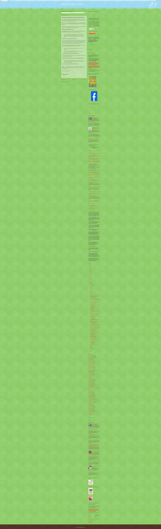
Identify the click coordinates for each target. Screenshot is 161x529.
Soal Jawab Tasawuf (66, 71)
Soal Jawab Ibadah (90, 394)
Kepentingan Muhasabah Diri (93, 324)
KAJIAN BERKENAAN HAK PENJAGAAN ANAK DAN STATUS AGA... (94, 320)
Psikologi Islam (90, 386)
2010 (90, 282)
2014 (90, 277)
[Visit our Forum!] (92, 33)
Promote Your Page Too (94, 101)
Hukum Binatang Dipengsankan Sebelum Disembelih (94, 326)
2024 (90, 265)
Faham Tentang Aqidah (91, 362)
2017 (90, 273)
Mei (90, 293)
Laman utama (74, 79)
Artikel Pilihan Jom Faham (91, 357)
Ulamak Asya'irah (90, 412)
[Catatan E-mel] (72, 70)
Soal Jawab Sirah (90, 403)
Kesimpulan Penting (91, 203)
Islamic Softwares (90, 372)
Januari (91, 349)
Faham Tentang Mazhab (91, 366)
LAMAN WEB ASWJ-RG (90, 522)
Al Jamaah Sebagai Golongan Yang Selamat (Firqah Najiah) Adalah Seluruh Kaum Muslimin (93, 156)
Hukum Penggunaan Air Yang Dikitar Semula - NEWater (94, 332)
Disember (91, 284)
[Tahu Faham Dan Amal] (94, 100)
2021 (90, 268)
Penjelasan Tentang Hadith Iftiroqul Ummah (94, 191)
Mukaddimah (90, 150)
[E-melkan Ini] (73, 70)
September (91, 288)
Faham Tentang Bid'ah (91, 363)
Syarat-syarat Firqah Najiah (92, 163)
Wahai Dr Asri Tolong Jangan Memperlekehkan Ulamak (93, 461)
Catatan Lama (84, 79)
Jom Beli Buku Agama (91, 374)
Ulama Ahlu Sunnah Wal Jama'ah (92, 411)
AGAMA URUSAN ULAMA (93, 298)
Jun (90, 292)
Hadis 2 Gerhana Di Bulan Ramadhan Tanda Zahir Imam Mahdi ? (93, 435)
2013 (90, 278)
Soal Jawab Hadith (90, 393)
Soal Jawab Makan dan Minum (92, 396)
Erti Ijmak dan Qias (90, 472)
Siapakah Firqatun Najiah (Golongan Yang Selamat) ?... (94, 307)
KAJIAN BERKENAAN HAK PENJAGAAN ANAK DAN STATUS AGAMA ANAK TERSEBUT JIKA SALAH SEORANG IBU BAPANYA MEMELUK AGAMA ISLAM (93, 445)
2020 (90, 269)
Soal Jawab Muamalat (91, 397)
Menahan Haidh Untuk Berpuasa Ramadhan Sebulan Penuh (93, 296)
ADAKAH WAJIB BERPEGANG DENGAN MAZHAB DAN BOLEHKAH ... (94, 322)
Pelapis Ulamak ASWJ (91, 382)
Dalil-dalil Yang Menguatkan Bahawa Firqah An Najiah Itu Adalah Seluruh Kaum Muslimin (93, 161)
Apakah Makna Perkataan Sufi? (93, 302)
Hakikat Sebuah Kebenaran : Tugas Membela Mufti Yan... (94, 339)
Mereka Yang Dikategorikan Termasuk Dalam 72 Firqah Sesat (93, 206)
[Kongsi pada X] (75, 70)
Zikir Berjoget (91, 312)
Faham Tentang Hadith (91, 365)
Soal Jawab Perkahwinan (91, 400)
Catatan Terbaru (63, 79)
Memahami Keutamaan (91, 380)
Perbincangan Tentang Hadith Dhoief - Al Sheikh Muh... (95, 305)
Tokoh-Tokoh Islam (90, 409)
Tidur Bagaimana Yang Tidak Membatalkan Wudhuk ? (95, 117)
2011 (90, 281)
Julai (90, 291)
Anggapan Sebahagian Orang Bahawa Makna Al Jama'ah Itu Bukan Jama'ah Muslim (93, 159)
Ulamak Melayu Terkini (91, 413)
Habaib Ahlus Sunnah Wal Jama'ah (92, 370)
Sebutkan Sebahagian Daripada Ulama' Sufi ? (94, 299)
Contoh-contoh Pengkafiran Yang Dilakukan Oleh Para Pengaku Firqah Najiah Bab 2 (93, 172)
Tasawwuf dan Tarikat (91, 408)
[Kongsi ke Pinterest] (77, 70)
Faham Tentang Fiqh (90, 364)
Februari (91, 348)
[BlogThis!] (74, 70)
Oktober (91, 287)
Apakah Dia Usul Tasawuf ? (93, 301)
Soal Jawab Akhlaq (90, 389)
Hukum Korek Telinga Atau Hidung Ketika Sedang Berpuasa (93, 139)
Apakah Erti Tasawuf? (92, 303)
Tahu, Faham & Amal (72, 4)
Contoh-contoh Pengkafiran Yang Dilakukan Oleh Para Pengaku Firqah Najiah (93, 170)
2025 (90, 264)
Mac (90, 347)
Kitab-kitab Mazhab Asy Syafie (92, 379)
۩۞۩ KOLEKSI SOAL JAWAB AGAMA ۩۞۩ (93, 31)
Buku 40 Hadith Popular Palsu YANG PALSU (95, 451)
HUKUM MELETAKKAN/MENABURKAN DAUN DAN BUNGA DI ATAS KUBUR (93, 456)
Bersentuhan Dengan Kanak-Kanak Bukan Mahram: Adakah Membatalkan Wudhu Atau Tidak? (95, 128)
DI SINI (95, 512)
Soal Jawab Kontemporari (91, 395)
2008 (90, 351)
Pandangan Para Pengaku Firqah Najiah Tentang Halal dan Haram (93, 187)
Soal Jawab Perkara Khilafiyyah (92, 401)
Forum (89, 517)
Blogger (84, 527)
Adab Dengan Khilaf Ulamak (91, 356)
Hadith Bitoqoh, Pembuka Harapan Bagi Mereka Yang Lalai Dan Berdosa (93, 196)
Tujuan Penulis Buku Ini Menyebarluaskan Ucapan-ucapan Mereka (93, 208)
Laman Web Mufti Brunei (92, 246)
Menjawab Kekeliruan (91, 381)
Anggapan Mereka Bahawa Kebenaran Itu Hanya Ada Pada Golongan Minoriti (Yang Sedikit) (93, 201)
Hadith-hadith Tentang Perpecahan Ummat (94, 153)
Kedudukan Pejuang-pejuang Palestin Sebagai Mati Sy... (94, 329)
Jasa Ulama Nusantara (91, 373)
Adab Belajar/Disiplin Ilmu (91, 355)
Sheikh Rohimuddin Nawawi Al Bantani (95, 466)
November (91, 286)
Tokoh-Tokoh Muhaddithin (91, 410)
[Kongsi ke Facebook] (76, 70)
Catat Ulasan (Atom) (66, 81)
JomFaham (91, 44)
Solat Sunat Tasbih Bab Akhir (93, 344)
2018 (90, 272)
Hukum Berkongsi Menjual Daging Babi (94, 327)
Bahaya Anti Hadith (90, 358)
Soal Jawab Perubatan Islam (91, 402)
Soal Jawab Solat (90, 404)
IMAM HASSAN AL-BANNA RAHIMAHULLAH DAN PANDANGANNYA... (93, 336)
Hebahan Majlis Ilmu (90, 371)
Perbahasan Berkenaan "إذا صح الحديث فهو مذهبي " (94, 309)
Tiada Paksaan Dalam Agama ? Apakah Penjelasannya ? (93, 430)
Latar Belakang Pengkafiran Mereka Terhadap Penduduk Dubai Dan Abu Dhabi (93, 180)
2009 (90, 283)
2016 (90, 274)
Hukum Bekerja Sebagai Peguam (94, 330)
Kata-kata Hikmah (90, 378)
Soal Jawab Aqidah (90, 392)
